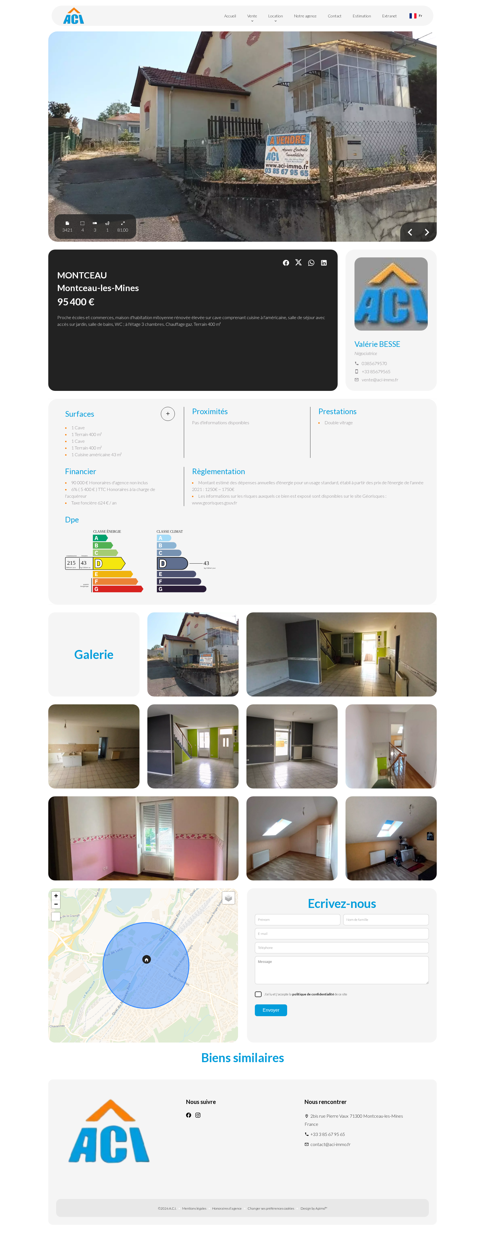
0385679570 (374, 363)
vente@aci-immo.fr (380, 379)
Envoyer (271, 1010)
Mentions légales (194, 1208)
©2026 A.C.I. (167, 1208)
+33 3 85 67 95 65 (327, 1134)
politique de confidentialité (313, 994)
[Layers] (228, 898)
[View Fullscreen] (56, 916)
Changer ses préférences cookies (271, 1208)
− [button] (56, 904)
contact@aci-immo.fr (330, 1144)
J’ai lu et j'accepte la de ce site (305, 994)
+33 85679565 (376, 371)
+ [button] (56, 895)
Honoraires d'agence (227, 1208)
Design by (313, 1208)
